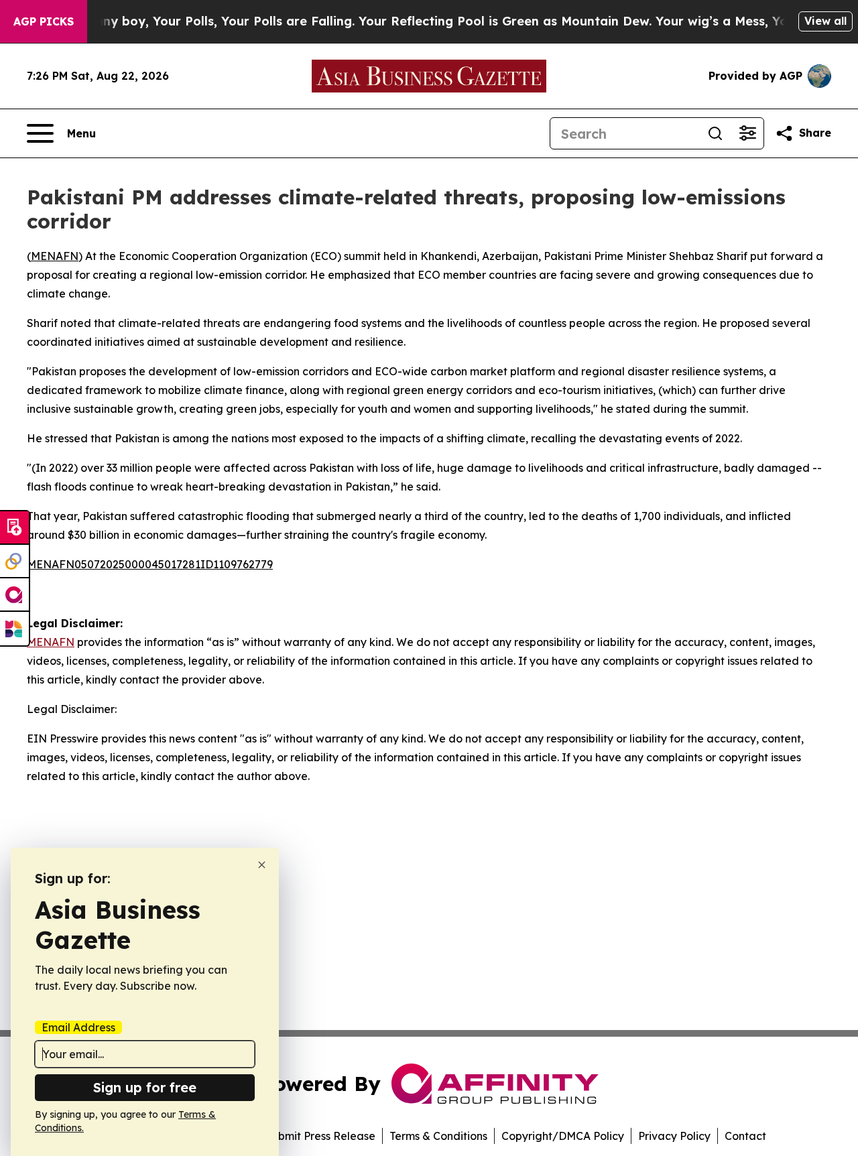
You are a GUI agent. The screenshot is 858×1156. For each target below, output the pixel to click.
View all (825, 20)
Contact (745, 1136)
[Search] (715, 133)
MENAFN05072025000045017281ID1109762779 (150, 564)
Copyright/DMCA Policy (562, 1136)
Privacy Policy (674, 1136)
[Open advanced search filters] (747, 133)
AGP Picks (43, 21)
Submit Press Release (320, 1136)
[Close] (261, 864)
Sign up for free (144, 1087)
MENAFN (54, 256)
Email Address (78, 1027)
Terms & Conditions (438, 1136)
